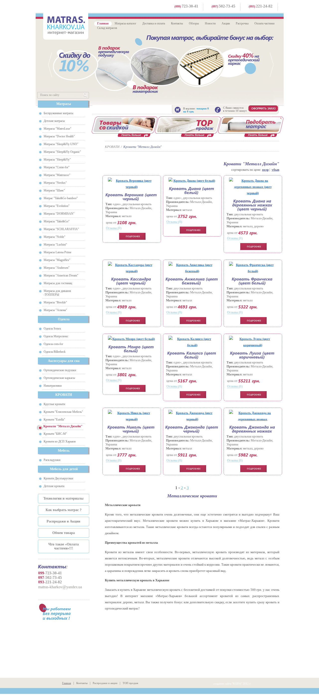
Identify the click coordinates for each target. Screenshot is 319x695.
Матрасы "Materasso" (57, 175)
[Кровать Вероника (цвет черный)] (131, 183)
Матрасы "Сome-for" (57, 167)
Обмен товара (63, 533)
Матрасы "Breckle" (55, 302)
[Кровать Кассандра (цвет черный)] (131, 268)
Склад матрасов (107, 28)
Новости (210, 23)
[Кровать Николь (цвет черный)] (131, 416)
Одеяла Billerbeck (55, 351)
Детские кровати (54, 486)
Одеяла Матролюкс (56, 336)
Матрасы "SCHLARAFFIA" (61, 229)
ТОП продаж (130, 683)
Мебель (64, 450)
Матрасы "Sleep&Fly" (57, 159)
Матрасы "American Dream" (61, 275)
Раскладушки (52, 460)
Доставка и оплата (153, 23)
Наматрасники (53, 385)
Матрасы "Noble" (54, 237)
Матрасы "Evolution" (57, 206)
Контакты (177, 23)
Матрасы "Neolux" (55, 182)
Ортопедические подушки (60, 370)
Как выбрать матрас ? (63, 510)
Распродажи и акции (105, 683)
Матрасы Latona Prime (57, 252)
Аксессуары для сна (64, 361)
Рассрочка (242, 23)
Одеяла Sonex (52, 328)
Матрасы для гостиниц (58, 283)
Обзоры (194, 23)
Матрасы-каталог (125, 23)
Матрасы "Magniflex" (57, 260)
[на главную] (65, 25)
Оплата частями (264, 23)
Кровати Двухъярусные (58, 478)
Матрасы (63, 104)
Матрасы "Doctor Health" (59, 136)
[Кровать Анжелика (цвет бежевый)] (192, 268)
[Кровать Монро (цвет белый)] (131, 339)
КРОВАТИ (63, 395)
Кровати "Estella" (54, 419)
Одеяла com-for (53, 344)
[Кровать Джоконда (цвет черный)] (192, 416)
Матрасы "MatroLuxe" (57, 128)
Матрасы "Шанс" (54, 190)
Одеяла (64, 319)
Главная (103, 23)
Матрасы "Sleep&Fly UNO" (61, 144)
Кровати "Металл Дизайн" (142, 147)
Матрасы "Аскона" (55, 310)
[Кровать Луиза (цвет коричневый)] (252, 342)
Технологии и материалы (63, 498)
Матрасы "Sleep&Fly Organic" (62, 152)
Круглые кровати (54, 404)
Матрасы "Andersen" (57, 267)
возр (265, 170)
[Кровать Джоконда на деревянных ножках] (252, 416)
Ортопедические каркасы (59, 378)
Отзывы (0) (113, 228)
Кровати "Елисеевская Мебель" (63, 412)
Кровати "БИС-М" (55, 433)
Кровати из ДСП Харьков (60, 441)
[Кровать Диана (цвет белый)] (192, 180)
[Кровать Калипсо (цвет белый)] (192, 342)
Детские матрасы (54, 121)
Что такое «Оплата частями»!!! (63, 546)
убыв (275, 170)
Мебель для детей (64, 469)
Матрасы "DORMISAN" (59, 213)
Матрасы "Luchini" (55, 244)
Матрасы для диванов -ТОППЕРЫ (57, 292)
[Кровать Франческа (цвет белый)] (252, 268)
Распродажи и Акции (63, 521)
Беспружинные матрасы (58, 113)
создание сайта (222, 683)
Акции (226, 23)
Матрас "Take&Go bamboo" (61, 198)
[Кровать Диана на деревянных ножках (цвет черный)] (252, 186)
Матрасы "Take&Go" (57, 221)
